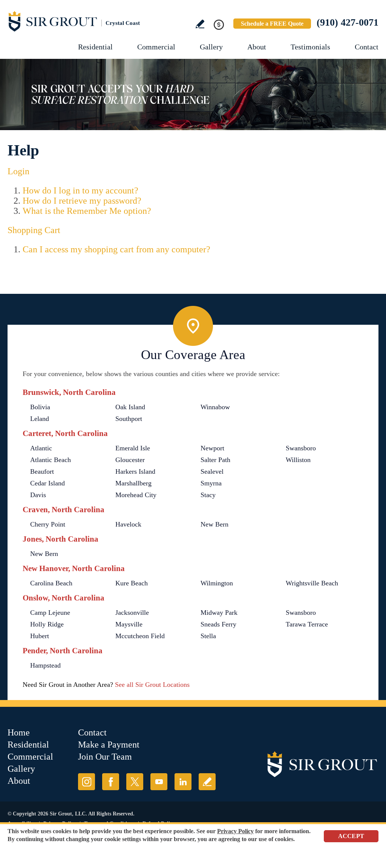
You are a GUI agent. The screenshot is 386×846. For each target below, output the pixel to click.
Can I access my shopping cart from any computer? (116, 249)
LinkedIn (183, 781)
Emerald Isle (132, 448)
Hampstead (45, 665)
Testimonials (310, 47)
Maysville (128, 624)
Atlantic (41, 448)
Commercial (156, 47)
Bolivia (40, 407)
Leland (39, 418)
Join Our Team (105, 757)
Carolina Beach (51, 583)
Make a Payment (108, 744)
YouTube (158, 781)
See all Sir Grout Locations (152, 684)
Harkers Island (135, 471)
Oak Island (130, 407)
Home (19, 732)
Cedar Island (47, 483)
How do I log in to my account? (80, 190)
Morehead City (135, 495)
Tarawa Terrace (307, 624)
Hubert (39, 636)
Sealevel (212, 471)
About (256, 47)
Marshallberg (133, 483)
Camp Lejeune (50, 612)
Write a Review (200, 24)
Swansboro (301, 448)
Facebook (110, 781)
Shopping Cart (34, 230)
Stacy (208, 495)
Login (18, 171)
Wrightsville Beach (312, 583)
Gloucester (130, 460)
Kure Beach (131, 583)
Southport (128, 418)
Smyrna (211, 483)
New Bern (214, 524)
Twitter (134, 781)
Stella (208, 636)
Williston (298, 460)
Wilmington (217, 583)
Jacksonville (132, 612)
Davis (38, 495)
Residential (95, 47)
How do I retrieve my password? (82, 201)
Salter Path (215, 460)
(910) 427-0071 (347, 22)
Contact (366, 47)
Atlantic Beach (50, 460)
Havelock (128, 524)
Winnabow (215, 407)
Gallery (211, 47)
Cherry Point (47, 524)
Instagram (86, 781)
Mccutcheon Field (140, 636)
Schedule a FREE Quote (272, 23)
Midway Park (219, 612)
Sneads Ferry (218, 624)
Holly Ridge (47, 624)
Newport (212, 448)
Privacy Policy (235, 831)
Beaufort (42, 471)
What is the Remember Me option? (87, 211)
